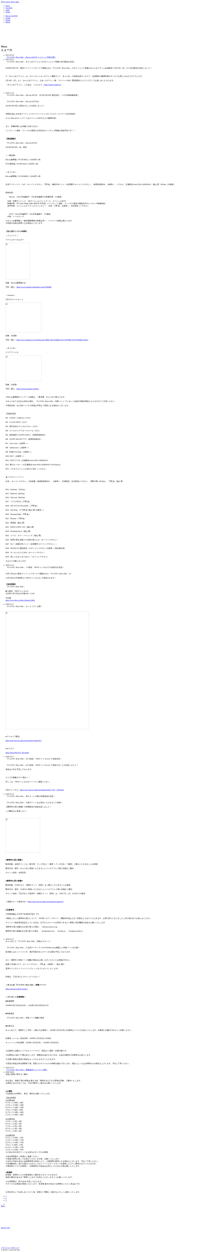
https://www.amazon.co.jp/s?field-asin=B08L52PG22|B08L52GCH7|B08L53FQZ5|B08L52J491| (52, 340)
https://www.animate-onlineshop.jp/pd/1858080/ (34, 287)
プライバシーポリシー (10, 1248)
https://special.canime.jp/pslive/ (28, 389)
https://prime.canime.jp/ (52, 85)
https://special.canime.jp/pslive (17, 989)
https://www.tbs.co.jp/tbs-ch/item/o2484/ (20, 600)
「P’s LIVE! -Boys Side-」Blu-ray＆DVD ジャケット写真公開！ (31, 57)
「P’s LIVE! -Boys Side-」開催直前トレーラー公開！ (27, 1070)
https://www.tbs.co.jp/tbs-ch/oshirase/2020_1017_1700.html (42, 790)
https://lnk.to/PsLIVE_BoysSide (17, 753)
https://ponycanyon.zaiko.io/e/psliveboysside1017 (24, 741)
